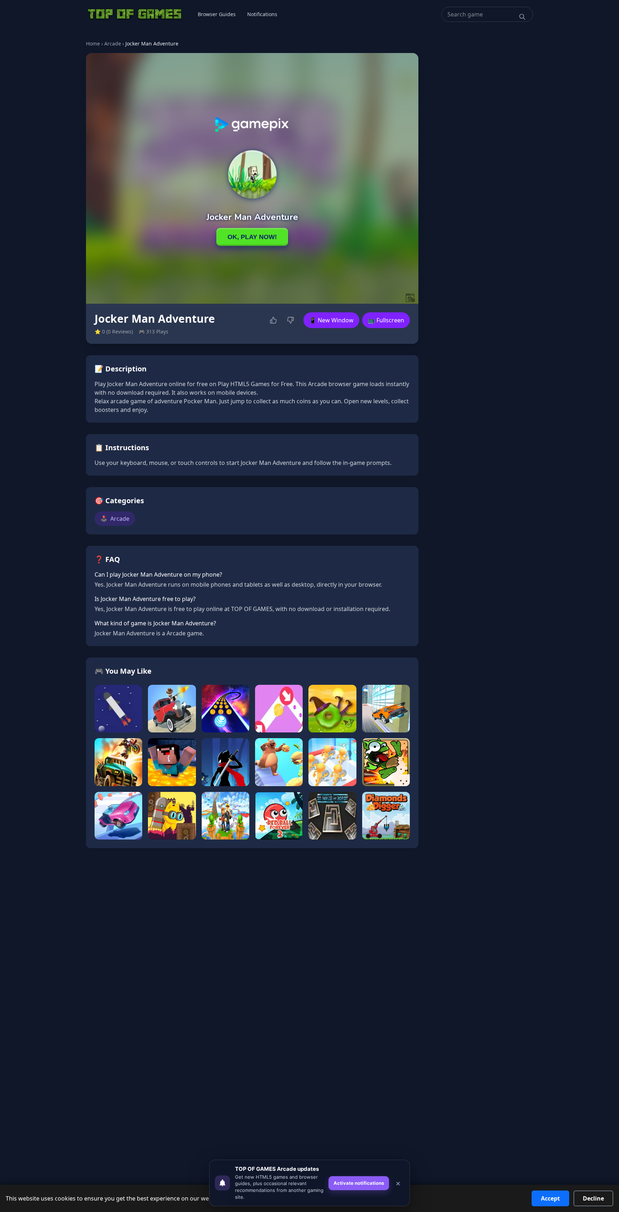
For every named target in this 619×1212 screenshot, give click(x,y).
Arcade (112, 43)
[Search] (522, 16)
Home (93, 43)
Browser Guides (217, 14)
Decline (593, 1198)
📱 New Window (331, 320)
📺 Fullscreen (386, 320)
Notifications (262, 14)
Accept (550, 1198)
